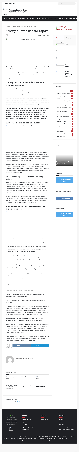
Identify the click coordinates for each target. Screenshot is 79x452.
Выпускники (72, 18)
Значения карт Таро (61, 133)
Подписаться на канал (66, 180)
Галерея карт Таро (61, 121)
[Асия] (60, 46)
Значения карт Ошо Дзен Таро (64, 101)
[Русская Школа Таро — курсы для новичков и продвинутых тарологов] (14, 10)
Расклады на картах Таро (62, 96)
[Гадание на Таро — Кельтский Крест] (42, 379)
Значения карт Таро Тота (62, 111)
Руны (56, 18)
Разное (58, 98)
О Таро (38, 18)
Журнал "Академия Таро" (28, 427)
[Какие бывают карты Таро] (27, 379)
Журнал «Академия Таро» (63, 93)
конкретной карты (10, 276)
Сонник (52, 18)
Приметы (58, 128)
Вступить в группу (66, 198)
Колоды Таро (13, 18)
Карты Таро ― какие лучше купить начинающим (11, 387)
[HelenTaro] (60, 53)
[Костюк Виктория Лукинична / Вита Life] (60, 74)
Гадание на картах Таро (16, 26)
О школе (61, 419)
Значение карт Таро (23, 18)
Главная (6, 18)
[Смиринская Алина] (60, 67)
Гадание (24, 422)
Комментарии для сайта (13, 401)
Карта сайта (62, 424)
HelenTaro (68, 51)
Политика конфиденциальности (66, 427)
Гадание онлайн (60, 136)
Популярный (69, 37)
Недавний (58, 37)
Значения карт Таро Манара (63, 105)
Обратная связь (63, 422)
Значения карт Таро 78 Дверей (64, 107)
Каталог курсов (63, 18)
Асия (66, 44)
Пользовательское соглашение (66, 429)
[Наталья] (60, 60)
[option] (65, 157)
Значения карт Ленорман (62, 123)
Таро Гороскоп (45, 18)
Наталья (67, 58)
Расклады (32, 18)
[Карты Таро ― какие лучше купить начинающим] (12, 380)
